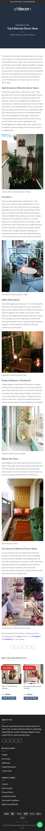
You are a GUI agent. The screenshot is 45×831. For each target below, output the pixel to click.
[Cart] (42, 8)
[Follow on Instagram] (4, 741)
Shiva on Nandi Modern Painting (10, 687)
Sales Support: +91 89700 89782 (22, 2)
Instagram (36, 636)
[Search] (38, 8)
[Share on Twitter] (20, 647)
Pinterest (8, 639)
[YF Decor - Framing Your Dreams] (22, 8)
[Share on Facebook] (16, 647)
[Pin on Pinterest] (29, 647)
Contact (5, 784)
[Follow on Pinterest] (16, 741)
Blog (18, 822)
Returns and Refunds (10, 804)
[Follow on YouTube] (20, 741)
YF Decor (31, 35)
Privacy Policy (7, 792)
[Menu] (3, 8)
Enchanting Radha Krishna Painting (32, 687)
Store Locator (7, 788)
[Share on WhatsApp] (12, 647)
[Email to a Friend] (25, 647)
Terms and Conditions (10, 800)
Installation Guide (9, 796)
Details (4, 754)
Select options (9, 698)
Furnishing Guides (22, 25)
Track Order (7, 771)
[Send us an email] (8, 741)
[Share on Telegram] (33, 647)
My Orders (6, 759)
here (19, 636)
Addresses (6, 763)
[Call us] (12, 741)
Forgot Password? (9, 767)
